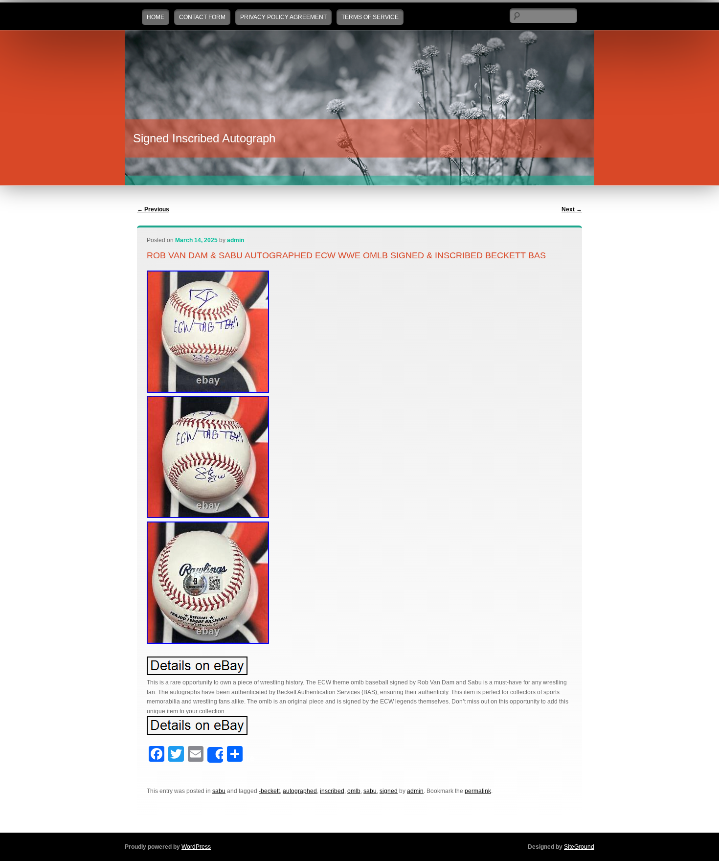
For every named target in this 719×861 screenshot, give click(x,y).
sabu (218, 791)
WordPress (196, 846)
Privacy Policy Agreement (283, 17)
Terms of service (370, 17)
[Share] (215, 755)
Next (572, 209)
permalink (478, 791)
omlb (353, 791)
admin (235, 240)
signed (389, 791)
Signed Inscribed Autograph (204, 138)
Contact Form (202, 17)
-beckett (269, 791)
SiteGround (579, 846)
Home (155, 17)
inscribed (332, 791)
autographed (300, 791)
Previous (153, 209)
